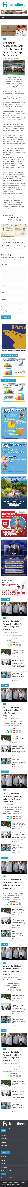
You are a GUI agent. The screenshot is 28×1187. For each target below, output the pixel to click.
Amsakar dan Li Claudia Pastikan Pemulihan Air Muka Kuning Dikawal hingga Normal (13, 625)
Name (3, 285)
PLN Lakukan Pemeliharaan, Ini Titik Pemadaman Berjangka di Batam (18, 676)
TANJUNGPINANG (6, 1170)
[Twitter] (17, 220)
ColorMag (9, 1184)
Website (3, 299)
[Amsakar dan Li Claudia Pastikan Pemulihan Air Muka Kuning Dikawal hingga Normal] (14, 609)
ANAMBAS (4, 1157)
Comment (4, 264)
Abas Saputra (15, 632)
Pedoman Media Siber (7, 1149)
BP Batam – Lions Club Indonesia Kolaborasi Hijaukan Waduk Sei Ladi (13, 241)
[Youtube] (14, 220)
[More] (20, 220)
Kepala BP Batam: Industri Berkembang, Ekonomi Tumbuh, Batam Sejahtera (13, 247)
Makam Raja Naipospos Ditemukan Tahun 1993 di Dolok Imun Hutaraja (18, 652)
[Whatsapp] (11, 220)
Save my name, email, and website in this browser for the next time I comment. (12, 311)
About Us (3, 1135)
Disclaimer (4, 1145)
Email (3, 292)
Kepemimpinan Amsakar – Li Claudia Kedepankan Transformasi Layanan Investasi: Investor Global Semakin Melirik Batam (18, 663)
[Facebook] (8, 220)
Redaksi (3, 1142)
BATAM (4, 39)
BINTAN (3, 1164)
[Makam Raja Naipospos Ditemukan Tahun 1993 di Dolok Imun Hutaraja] (6, 653)
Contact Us (4, 1139)
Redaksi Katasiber (15, 58)
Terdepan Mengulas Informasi (17, 1182)
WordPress (17, 1184)
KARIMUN (4, 1167)
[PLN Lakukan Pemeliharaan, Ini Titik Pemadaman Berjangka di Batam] (6, 677)
